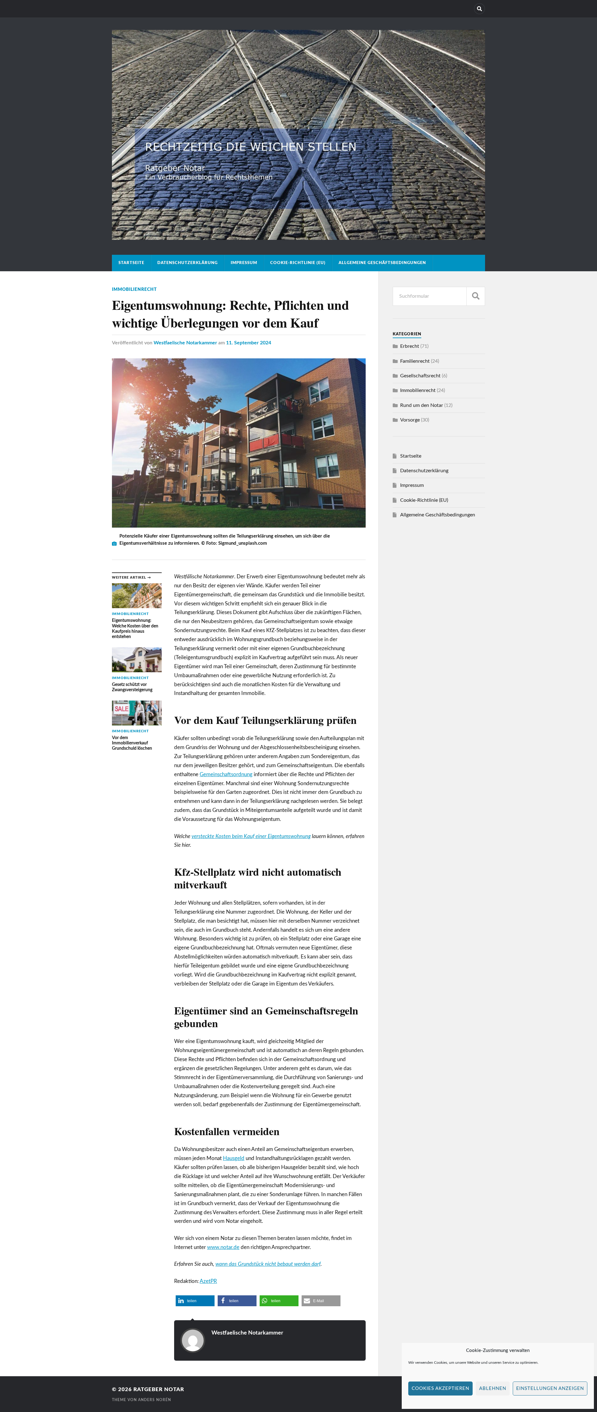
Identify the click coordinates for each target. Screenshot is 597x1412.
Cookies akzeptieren (440, 1388)
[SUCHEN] (475, 296)
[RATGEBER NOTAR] (298, 237)
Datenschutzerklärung (187, 263)
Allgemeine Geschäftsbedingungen (382, 263)
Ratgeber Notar (158, 1389)
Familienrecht (415, 361)
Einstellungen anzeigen (550, 1388)
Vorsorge (410, 419)
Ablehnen (492, 1388)
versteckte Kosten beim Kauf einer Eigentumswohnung (251, 836)
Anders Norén (154, 1400)
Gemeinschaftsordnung (226, 774)
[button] (195, 1300)
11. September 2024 (248, 342)
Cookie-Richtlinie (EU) (298, 263)
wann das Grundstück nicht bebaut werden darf (268, 1264)
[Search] (479, 8)
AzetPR (208, 1281)
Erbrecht (409, 346)
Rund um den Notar (421, 405)
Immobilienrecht (134, 289)
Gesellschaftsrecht (420, 375)
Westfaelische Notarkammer (185, 342)
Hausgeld (233, 1158)
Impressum (244, 263)
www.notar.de (223, 1247)
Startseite (131, 263)
